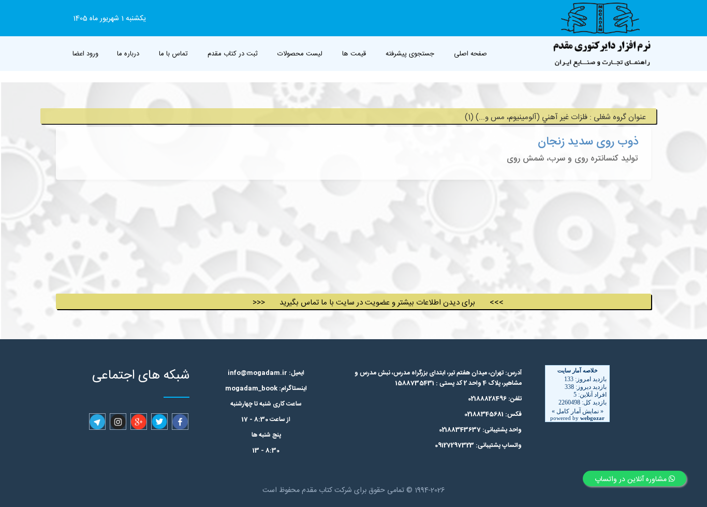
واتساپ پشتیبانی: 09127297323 (478, 445)
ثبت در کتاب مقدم (233, 54)
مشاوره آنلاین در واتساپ (632, 479)
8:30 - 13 (266, 450)
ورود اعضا (85, 54)
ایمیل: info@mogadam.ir (266, 373)
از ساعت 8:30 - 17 (266, 419)
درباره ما (128, 54)
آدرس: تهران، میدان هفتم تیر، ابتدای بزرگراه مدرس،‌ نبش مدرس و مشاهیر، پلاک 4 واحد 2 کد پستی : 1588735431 (438, 378)
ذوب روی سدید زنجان (588, 142)
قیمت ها (354, 54)
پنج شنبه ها (266, 435)
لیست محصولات (299, 54)
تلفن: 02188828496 (495, 399)
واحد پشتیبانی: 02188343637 (480, 430)
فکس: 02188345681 (493, 414)
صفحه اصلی (470, 54)
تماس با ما (173, 54)
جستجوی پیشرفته (410, 54)
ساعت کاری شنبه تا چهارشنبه (266, 404)
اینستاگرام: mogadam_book (266, 388)
